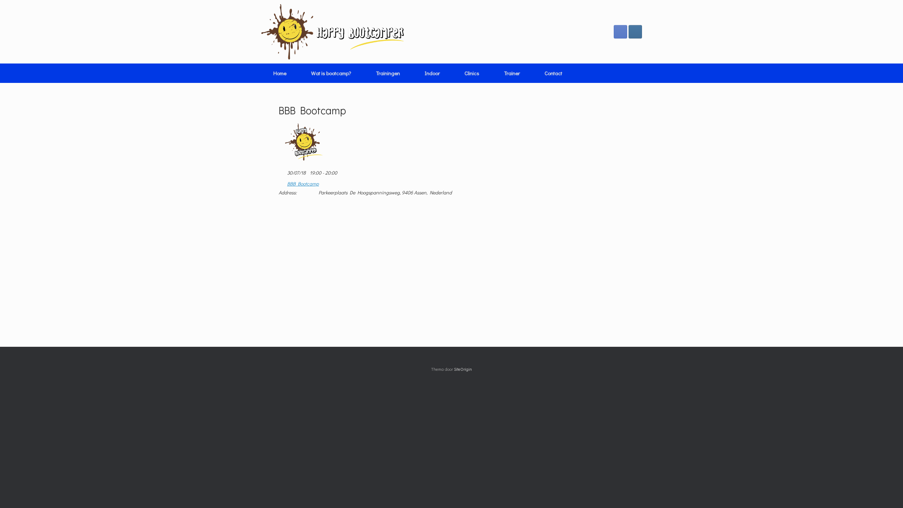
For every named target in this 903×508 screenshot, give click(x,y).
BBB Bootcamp (303, 184)
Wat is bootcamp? (331, 73)
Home (279, 73)
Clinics (472, 73)
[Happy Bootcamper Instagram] (635, 31)
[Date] (282, 171)
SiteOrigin (463, 369)
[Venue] (282, 182)
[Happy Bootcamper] (333, 32)
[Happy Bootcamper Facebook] (620, 31)
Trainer (512, 73)
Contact (553, 73)
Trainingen (388, 73)
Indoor (432, 73)
